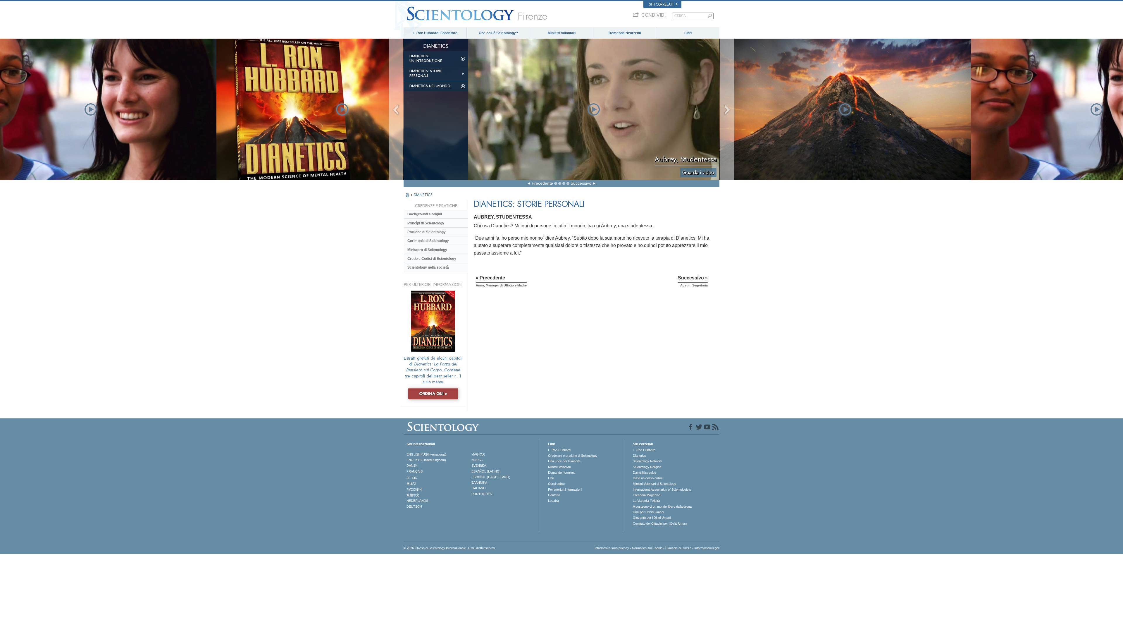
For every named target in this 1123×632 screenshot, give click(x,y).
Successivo (581, 183)
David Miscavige (644, 472)
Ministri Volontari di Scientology (654, 483)
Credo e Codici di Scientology (431, 259)
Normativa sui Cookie (647, 548)
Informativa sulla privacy (612, 548)
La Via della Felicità (646, 500)
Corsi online (556, 483)
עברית (412, 477)
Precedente (542, 183)
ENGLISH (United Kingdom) (426, 460)
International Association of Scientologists (662, 489)
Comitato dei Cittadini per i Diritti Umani (660, 523)
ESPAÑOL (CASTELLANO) (490, 477)
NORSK (477, 460)
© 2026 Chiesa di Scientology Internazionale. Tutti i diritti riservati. (450, 548)
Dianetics (639, 455)
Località (553, 500)
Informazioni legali (706, 548)
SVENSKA (478, 465)
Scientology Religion (647, 467)
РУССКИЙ (414, 489)
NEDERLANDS (417, 500)
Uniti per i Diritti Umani (648, 512)
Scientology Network (647, 461)
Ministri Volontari (562, 33)
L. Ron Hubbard (559, 450)
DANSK (412, 465)
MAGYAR (478, 454)
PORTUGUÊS (481, 494)
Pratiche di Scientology (426, 232)
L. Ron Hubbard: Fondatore (435, 33)
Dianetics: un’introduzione (425, 58)
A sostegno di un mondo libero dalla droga (662, 506)
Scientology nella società (428, 267)
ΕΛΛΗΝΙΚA (479, 482)
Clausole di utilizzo (678, 548)
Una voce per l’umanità (564, 461)
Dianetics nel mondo (429, 86)
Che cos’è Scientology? (498, 33)
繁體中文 (413, 495)
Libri (688, 33)
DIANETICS (423, 194)
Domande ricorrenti (625, 33)
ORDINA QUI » (433, 393)
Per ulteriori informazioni (565, 489)
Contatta (554, 495)
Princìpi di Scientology (425, 223)
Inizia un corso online (648, 478)
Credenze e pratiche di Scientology (572, 455)
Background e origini (424, 214)
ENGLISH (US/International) (426, 454)
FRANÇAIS (415, 471)
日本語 (411, 483)
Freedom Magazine (646, 495)
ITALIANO (478, 488)
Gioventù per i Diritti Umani (652, 517)
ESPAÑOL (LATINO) (486, 471)
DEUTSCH (414, 506)
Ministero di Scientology (427, 250)
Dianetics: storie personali (425, 73)
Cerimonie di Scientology (428, 241)
